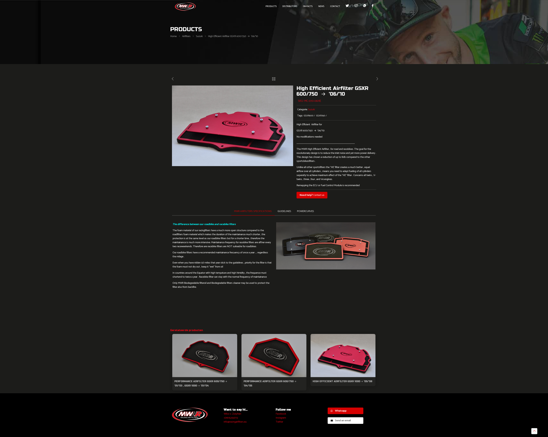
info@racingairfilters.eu (235, 422)
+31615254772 (231, 418)
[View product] (233, 338)
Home (173, 36)
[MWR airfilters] (185, 6)
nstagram (281, 418)
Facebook (281, 414)
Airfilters (186, 36)
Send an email (343, 420)
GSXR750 (320, 116)
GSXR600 (308, 116)
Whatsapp (340, 411)
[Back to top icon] (534, 431)
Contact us (312, 195)
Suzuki (199, 36)
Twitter (279, 422)
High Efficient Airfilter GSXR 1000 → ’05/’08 (342, 381)
